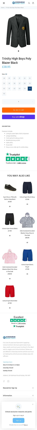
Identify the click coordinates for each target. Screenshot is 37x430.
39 (30, 83)
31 (19, 78)
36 (14, 83)
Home (2, 8)
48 (30, 88)
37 (19, 83)
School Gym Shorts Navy (27, 197)
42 (14, 88)
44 (19, 88)
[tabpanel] (18, 31)
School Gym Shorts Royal (27, 265)
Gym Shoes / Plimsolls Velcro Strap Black (9, 198)
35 (9, 83)
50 (4, 94)
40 (4, 88)
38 (24, 83)
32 (24, 78)
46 (24, 88)
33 (29, 78)
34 (4, 83)
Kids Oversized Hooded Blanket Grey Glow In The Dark (27, 233)
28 (4, 78)
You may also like (18, 175)
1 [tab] (18, 51)
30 (14, 78)
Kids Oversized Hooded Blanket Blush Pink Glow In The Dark (9, 269)
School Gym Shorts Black (9, 228)
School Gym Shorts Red (10, 301)
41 (9, 88)
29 (9, 78)
